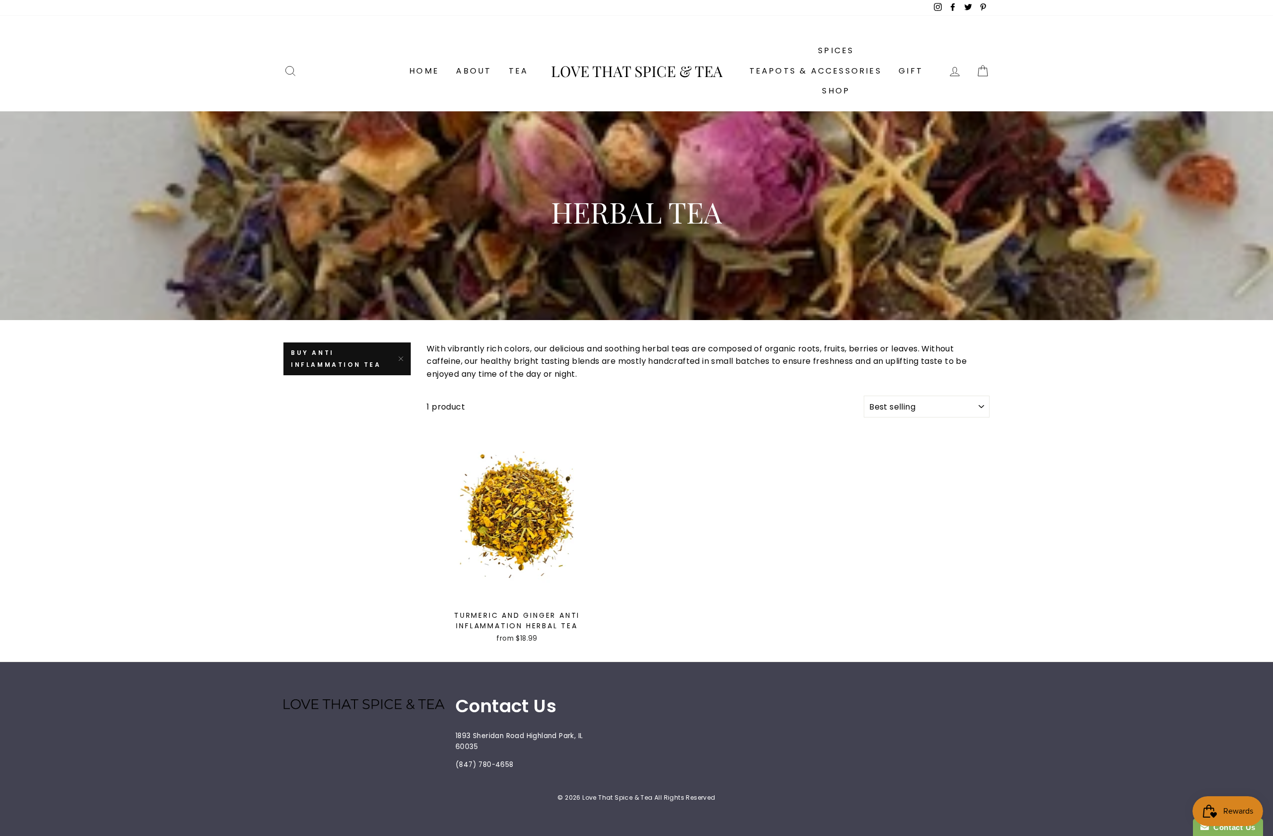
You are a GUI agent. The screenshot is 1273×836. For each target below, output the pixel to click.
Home (424, 71)
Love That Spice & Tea (637, 71)
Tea (519, 71)
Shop (836, 90)
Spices (836, 50)
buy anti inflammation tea (336, 358)
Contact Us (1232, 827)
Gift (911, 71)
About (473, 71)
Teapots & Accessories (815, 71)
